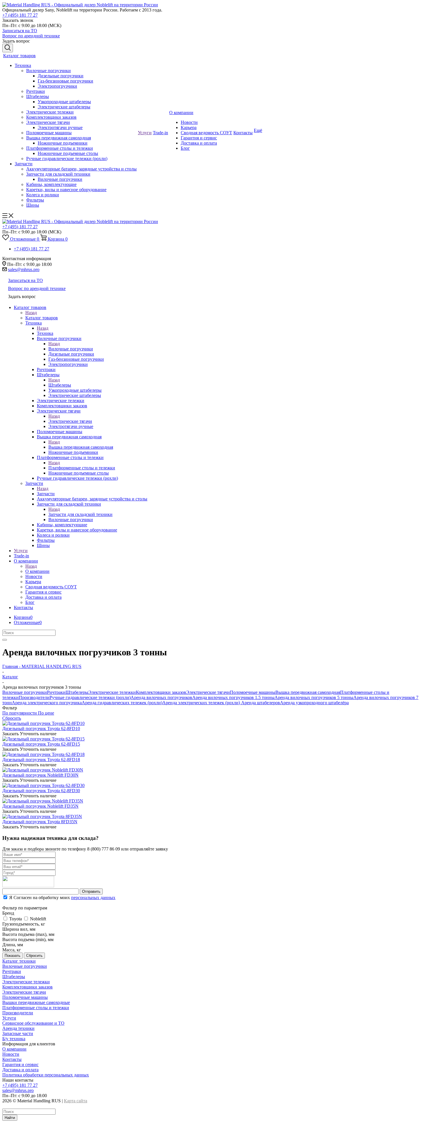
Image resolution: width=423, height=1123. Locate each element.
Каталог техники (19, 961)
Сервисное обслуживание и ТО (33, 1023)
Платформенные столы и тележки (81, 467)
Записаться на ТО (19, 30)
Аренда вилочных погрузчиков (161, 697)
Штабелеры (59, 385)
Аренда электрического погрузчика (47, 702)
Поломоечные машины (252, 692)
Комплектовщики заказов (161, 692)
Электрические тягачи (70, 421)
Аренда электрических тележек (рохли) (201, 702)
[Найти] (4, 640)
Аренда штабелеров (260, 702)
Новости (10, 1054)
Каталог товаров (41, 317)
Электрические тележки (112, 692)
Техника (45, 333)
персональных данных (93, 897)
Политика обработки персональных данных (45, 1074)
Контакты (12, 1059)
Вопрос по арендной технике (31, 35)
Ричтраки (56, 692)
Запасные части (17, 1033)
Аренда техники (18, 1028)
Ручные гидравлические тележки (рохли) (90, 697)
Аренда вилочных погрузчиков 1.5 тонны (233, 697)
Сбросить (34, 955)
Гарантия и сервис (20, 1064)
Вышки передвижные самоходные (36, 1002)
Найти (10, 1118)
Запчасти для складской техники (80, 514)
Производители (34, 697)
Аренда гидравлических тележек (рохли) (122, 702)
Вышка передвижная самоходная (80, 447)
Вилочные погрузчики (70, 348)
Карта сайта (75, 1100)
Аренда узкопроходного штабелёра (314, 702)
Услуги (9, 1018)
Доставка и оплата (20, 1069)
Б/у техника (13, 1038)
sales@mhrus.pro (23, 269)
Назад (31, 312)
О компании (37, 571)
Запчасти (46, 493)
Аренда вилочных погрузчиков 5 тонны (314, 697)
